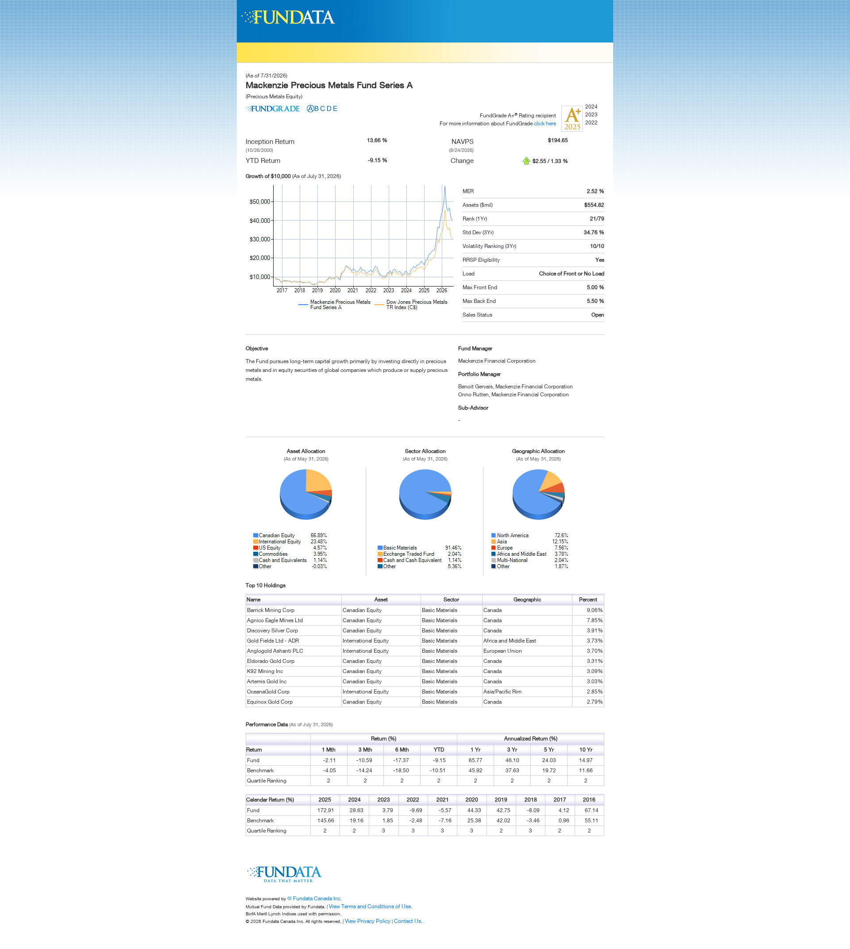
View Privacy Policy (367, 921)
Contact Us (407, 921)
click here (545, 123)
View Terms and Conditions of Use (370, 906)
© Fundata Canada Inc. (314, 898)
